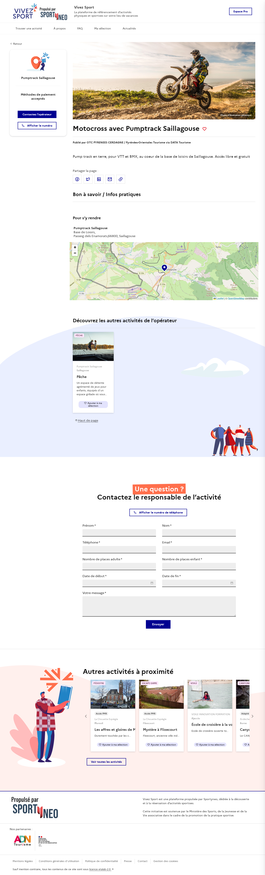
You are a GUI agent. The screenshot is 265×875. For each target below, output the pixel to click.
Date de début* (94, 576)
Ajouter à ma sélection (94, 404)
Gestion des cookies (165, 861)
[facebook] (77, 179)
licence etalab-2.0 (100, 869)
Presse (128, 861)
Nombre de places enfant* (182, 559)
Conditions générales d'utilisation (59, 861)
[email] (109, 179)
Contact (142, 861)
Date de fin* (171, 576)
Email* (167, 542)
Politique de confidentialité (101, 861)
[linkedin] (98, 179)
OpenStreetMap (236, 298)
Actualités (129, 28)
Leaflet (220, 298)
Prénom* (89, 525)
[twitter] (88, 179)
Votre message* (94, 593)
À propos (60, 28)
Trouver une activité (29, 28)
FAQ (80, 28)
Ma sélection (102, 28)
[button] (164, 267)
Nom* (166, 525)
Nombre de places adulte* (102, 559)
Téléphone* (91, 542)
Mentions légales (23, 861)
